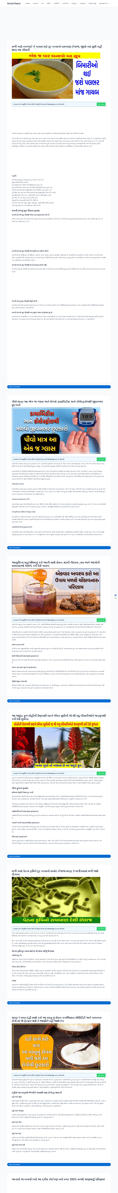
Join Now (101, 104)
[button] (108, 3)
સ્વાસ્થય (83, 3)
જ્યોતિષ (56, 3)
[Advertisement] (59, 28)
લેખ (42, 3)
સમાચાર (35, 3)
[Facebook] (115, 595)
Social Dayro (14, 3)
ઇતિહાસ (74, 3)
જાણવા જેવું (92, 3)
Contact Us (103, 3)
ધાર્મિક (49, 3)
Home (28, 3)
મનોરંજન (65, 3)
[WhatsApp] (115, 598)
